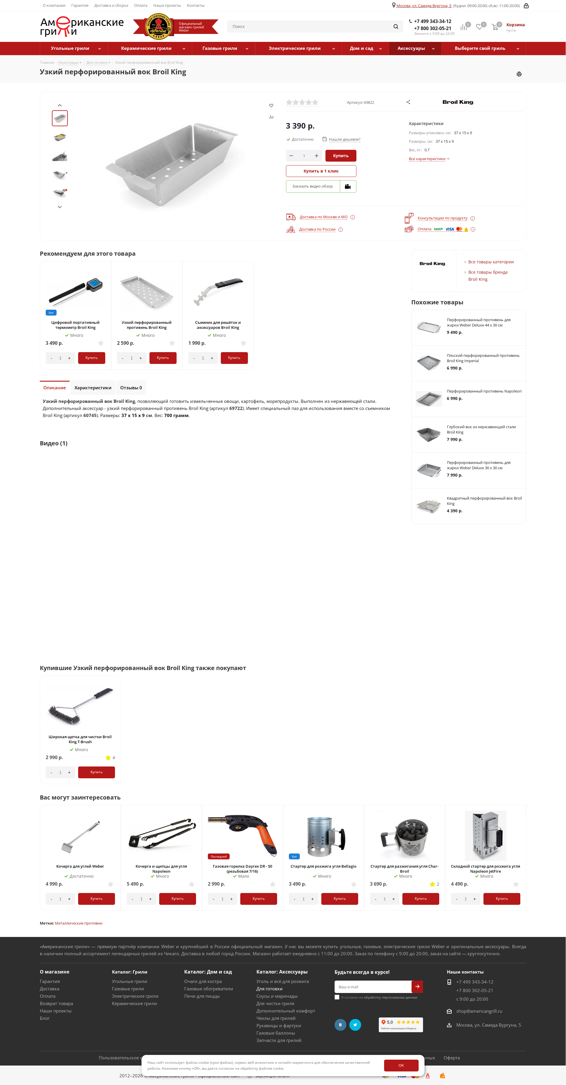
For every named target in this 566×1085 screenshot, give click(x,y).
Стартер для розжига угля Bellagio (323, 866)
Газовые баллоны (275, 1033)
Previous (39, 863)
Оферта (452, 1058)
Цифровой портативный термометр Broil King (75, 325)
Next (59, 207)
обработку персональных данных (390, 997)
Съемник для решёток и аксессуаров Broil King (218, 325)
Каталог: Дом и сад (208, 972)
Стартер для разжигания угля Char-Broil (404, 869)
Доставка (49, 989)
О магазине (54, 972)
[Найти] (396, 26)
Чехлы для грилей (276, 1018)
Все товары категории (491, 262)
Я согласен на (379, 997)
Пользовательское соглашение (132, 1058)
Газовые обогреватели (208, 989)
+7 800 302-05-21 (432, 28)
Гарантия (50, 981)
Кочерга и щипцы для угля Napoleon (161, 869)
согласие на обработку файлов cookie (251, 1068)
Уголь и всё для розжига (282, 981)
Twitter (355, 1025)
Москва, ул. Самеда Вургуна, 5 (423, 5)
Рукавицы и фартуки (278, 1025)
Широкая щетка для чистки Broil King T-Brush (80, 739)
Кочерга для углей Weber (80, 866)
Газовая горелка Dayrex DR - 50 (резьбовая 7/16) (242, 869)
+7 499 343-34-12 (432, 21)
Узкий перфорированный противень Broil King (147, 325)
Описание (54, 387)
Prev (59, 105)
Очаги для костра (203, 981)
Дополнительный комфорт (285, 1011)
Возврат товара (56, 1003)
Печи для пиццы (202, 996)
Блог (45, 1018)
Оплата (47, 996)
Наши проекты (56, 1011)
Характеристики (93, 387)
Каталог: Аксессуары (282, 972)
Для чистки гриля (275, 1003)
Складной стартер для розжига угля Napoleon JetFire (485, 869)
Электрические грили (135, 996)
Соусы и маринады (277, 996)
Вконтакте (340, 1025)
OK (401, 1065)
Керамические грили (134, 1003)
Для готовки (269, 989)
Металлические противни (78, 923)
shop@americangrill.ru (479, 1011)
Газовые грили (128, 989)
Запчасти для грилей (279, 1040)
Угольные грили (129, 981)
